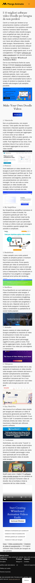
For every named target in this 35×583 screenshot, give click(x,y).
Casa (5, 544)
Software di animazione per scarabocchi (16, 530)
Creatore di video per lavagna (13, 540)
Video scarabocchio (15, 544)
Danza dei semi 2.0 (14, 579)
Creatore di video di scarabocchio (15, 533)
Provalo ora (17, 114)
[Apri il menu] (29, 4)
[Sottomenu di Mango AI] (22, 561)
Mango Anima (4, 555)
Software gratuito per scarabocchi (15, 536)
